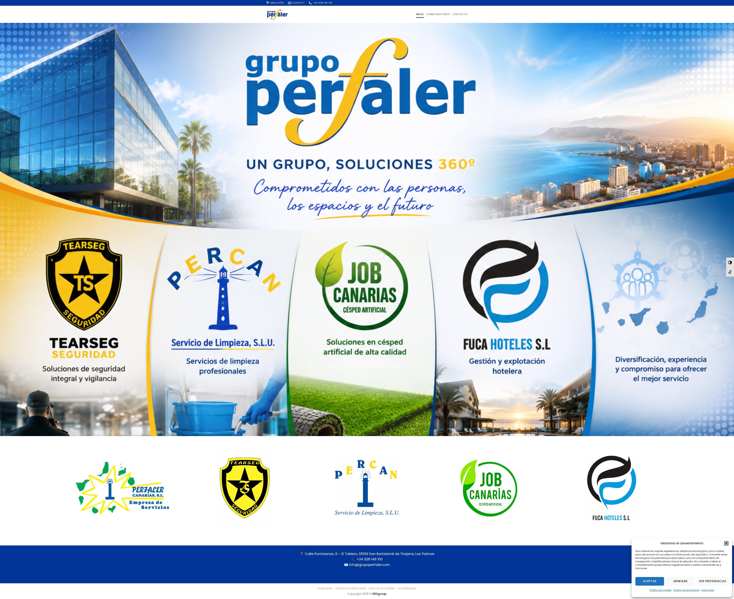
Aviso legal (707, 590)
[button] (726, 543)
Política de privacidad (686, 590)
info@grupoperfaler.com (369, 564)
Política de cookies (660, 590)
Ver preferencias (712, 581)
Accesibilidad (407, 588)
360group (379, 594)
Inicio (420, 14)
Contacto (459, 14)
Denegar (680, 581)
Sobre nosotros (438, 14)
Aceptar (649, 581)
